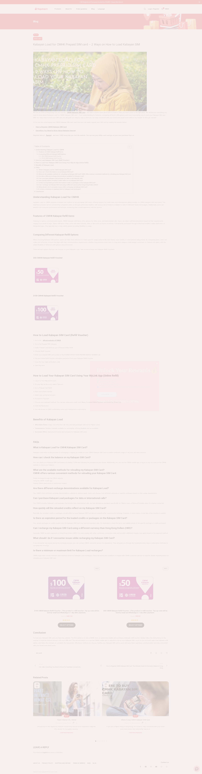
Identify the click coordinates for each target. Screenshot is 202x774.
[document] (101, 387)
